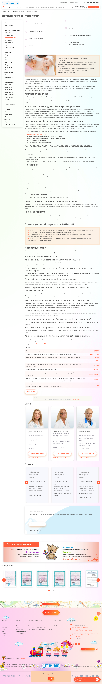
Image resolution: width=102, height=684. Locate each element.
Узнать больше (33, 457)
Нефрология (8, 65)
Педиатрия (8, 85)
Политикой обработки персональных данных (55, 675)
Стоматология (9, 102)
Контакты (4, 624)
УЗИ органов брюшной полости (76, 44)
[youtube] (88, 2)
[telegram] (85, 2)
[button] (60, 505)
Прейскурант (19, 629)
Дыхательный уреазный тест (36, 38)
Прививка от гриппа (36, 512)
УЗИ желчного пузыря (74, 42)
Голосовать (23, 658)
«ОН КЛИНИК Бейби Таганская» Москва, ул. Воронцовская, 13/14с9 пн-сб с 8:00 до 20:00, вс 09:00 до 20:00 (82, 629)
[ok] (91, 2)
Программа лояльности (8, 635)
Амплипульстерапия (34, 21)
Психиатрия (8, 87)
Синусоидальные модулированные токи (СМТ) (79, 35)
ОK (51, 678)
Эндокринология (10, 124)
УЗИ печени (71, 46)
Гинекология (8, 40)
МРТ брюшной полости (74, 21)
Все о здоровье (74, 2)
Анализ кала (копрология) (35, 23)
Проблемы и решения (60, 625)
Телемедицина (20, 633)
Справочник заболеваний (61, 624)
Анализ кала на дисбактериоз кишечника (39, 25)
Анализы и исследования (12, 30)
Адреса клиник (60, 7)
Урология (7, 109)
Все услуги (8, 23)
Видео (3, 631)
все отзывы (38, 465)
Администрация (6, 625)
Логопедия (8, 52)
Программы (30, 7)
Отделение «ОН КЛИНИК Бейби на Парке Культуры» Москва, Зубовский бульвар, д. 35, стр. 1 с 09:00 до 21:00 (85, 635)
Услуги (18, 621)
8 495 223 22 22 (76, 399)
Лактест (31, 45)
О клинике (5, 621)
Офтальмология (10, 82)
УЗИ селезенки (72, 48)
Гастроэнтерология (10, 37)
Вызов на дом (44, 7)
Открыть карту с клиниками (51, 604)
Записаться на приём (37, 453)
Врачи (37, 7)
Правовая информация (35, 621)
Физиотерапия (9, 112)
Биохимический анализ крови (36, 31)
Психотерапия (9, 92)
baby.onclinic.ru (5, 668)
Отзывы (4, 633)
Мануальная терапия (11, 55)
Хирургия (7, 122)
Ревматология (9, 97)
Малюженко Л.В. (41, 344)
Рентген (7, 99)
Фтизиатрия (8, 114)
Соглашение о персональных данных (38, 627)
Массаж (7, 57)
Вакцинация (8, 33)
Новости (4, 629)
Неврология (8, 62)
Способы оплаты (6, 637)
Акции (52, 7)
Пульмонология (9, 94)
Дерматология (9, 42)
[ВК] (94, 2)
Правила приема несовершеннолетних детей (40, 629)
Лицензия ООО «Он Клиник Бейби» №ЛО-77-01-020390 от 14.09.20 (82, 666)
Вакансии (4, 627)
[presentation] (26, 482)
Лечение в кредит (21, 631)
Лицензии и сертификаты (34, 624)
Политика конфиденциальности (36, 625)
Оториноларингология (11, 75)
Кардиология (9, 45)
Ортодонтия (8, 67)
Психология (8, 90)
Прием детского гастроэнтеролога (76, 28)
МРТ (6, 60)
